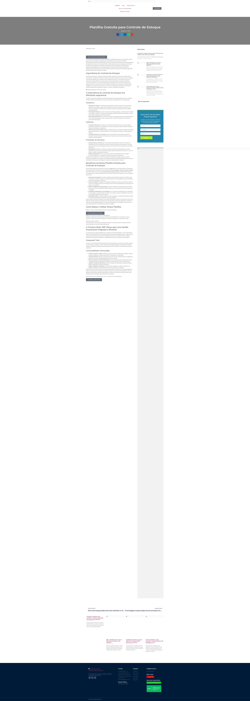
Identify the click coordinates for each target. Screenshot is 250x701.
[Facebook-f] (92, 678)
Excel (111, 168)
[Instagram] (90, 678)
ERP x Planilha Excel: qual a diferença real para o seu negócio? (153, 64)
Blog (123, 5)
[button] (117, 34)
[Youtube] (95, 678)
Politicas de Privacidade (123, 683)
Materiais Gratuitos (125, 11)
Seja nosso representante (125, 8)
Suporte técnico (131, 5)
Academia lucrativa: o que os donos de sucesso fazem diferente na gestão (154, 76)
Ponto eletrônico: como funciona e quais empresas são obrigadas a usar (154, 88)
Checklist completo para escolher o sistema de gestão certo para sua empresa (150, 54)
